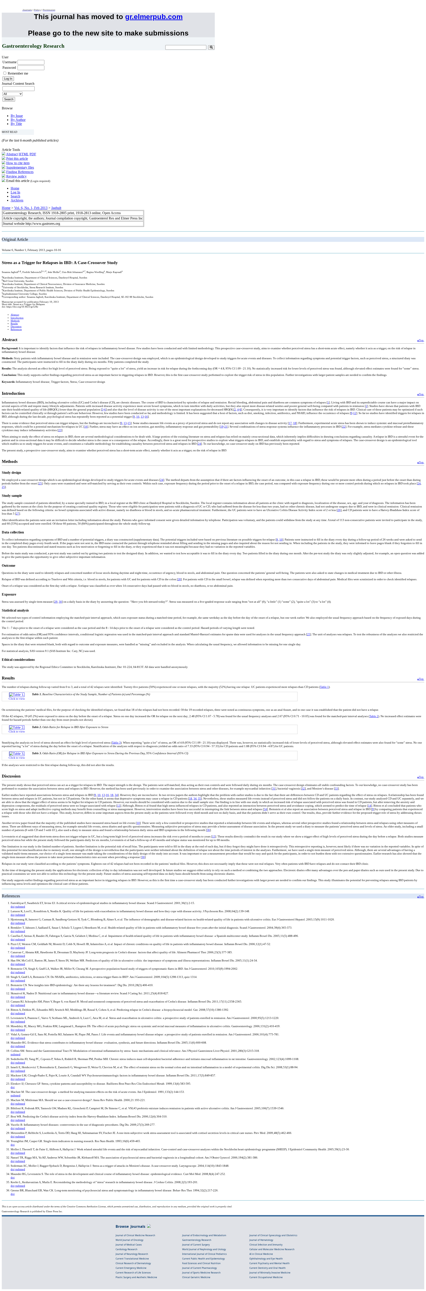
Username (9, 62)
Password (9, 67)
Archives (17, 200)
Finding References (20, 172)
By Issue (17, 116)
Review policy (16, 176)
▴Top (420, 340)
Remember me (18, 73)
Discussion (16, 326)
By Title (16, 124)
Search (15, 196)
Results (14, 323)
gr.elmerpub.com (154, 17)
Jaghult (56, 208)
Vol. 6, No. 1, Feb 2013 (30, 208)
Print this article (17, 158)
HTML (24, 154)
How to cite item (18, 163)
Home (15, 188)
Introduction (17, 318)
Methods (15, 321)
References (16, 329)
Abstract (12, 154)
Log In (15, 192)
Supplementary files (20, 167)
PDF (33, 154)
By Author (18, 120)
